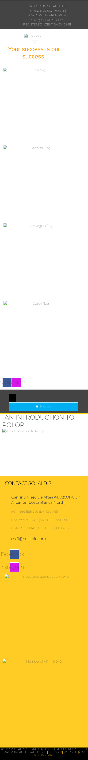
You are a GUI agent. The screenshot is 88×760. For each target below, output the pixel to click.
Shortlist (45, 406)
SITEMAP (55, 752)
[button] (12, 398)
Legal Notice (35, 752)
